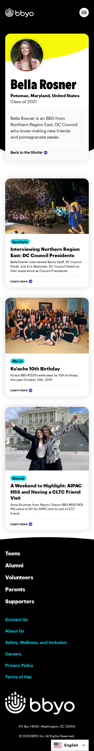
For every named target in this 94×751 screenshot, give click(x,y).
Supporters (19, 601)
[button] (84, 12)
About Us (14, 631)
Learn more (19, 281)
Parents (15, 589)
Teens (12, 553)
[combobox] (70, 745)
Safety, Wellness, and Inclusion (36, 642)
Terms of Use (18, 676)
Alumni (14, 565)
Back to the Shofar (26, 152)
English (71, 745)
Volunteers (19, 577)
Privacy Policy (19, 665)
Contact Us (16, 619)
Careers (13, 653)
